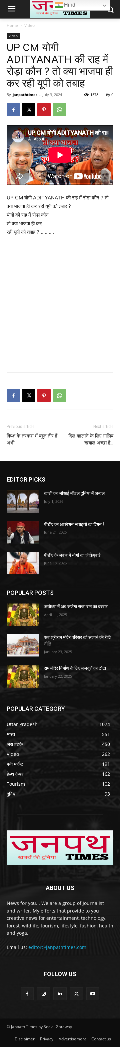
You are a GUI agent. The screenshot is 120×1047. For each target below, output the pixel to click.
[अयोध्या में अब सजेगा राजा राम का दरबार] (23, 614)
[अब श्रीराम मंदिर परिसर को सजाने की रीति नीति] (23, 645)
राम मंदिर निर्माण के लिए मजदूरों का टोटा (75, 668)
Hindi (70, 5)
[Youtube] (92, 993)
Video (29, 25)
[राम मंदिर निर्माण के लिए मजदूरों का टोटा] (23, 676)
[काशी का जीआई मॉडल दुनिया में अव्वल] (23, 501)
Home (12, 25)
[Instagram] (43, 993)
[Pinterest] (44, 109)
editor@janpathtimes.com (57, 947)
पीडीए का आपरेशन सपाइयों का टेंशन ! (74, 524)
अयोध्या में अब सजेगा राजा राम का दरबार (76, 606)
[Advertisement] (60, 304)
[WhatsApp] (59, 109)
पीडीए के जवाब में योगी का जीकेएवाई (72, 555)
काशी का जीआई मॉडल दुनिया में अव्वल (74, 493)
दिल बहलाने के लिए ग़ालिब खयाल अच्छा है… (90, 439)
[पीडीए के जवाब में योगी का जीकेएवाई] (23, 563)
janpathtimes (25, 94)
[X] (28, 109)
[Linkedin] (59, 993)
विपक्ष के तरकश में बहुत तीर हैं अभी (32, 439)
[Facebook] (13, 109)
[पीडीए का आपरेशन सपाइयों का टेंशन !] (23, 532)
